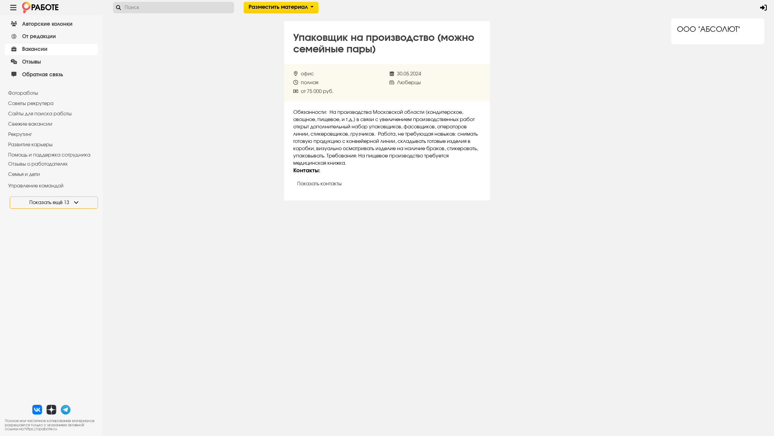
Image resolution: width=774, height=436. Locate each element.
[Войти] (763, 7)
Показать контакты (319, 183)
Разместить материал (279, 7)
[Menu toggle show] (13, 7)
